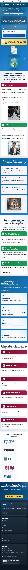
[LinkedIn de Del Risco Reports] (3, 513)
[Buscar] (14, 35)
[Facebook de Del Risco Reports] (6, 513)
